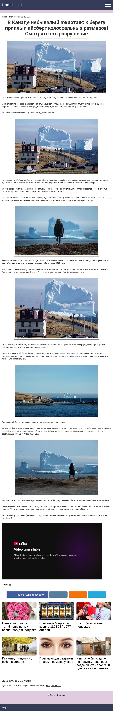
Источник (6, 585)
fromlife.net (12, 4)
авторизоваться (53, 685)
